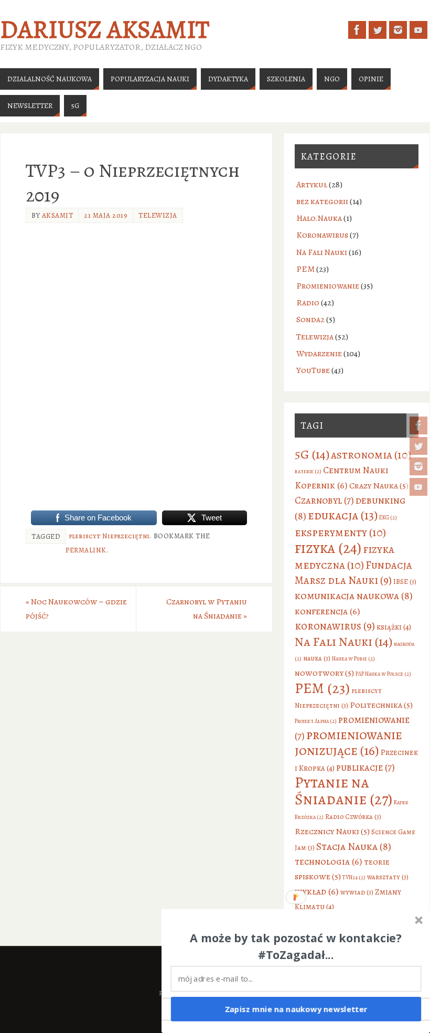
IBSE (404, 581)
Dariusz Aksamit (104, 29)
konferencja (327, 611)
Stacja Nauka (353, 846)
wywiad (356, 892)
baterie (308, 471)
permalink (86, 550)
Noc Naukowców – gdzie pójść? (76, 609)
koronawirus (335, 626)
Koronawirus (322, 235)
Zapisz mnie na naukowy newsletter (296, 1009)
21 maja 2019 (105, 215)
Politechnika (381, 705)
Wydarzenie (319, 353)
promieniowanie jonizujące (348, 743)
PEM (305, 269)
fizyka (328, 548)
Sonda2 (310, 319)
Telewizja (157, 215)
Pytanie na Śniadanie (343, 791)
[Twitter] (418, 446)
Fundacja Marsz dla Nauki (353, 573)
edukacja (343, 515)
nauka (316, 658)
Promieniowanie (327, 286)
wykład (317, 891)
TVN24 (354, 877)
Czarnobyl (324, 500)
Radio (307, 302)
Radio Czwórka (353, 816)
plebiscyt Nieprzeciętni (109, 536)
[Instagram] (418, 466)
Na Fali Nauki (321, 252)
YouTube (313, 370)
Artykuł (311, 184)
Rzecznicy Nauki (332, 831)
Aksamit (57, 215)
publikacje (365, 767)
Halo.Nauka (319, 218)
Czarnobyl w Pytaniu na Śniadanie (206, 609)
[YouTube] (418, 487)
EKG (388, 517)
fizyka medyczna (344, 556)
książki (394, 627)
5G (312, 454)
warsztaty (387, 876)
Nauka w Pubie (353, 659)
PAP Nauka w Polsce (383, 674)
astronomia (371, 454)
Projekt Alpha (316, 721)
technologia (328, 861)
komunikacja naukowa (354, 596)
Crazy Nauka (378, 486)
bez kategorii (322, 201)
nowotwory (324, 673)
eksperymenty (340, 532)
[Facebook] (418, 425)
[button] (296, 946)
